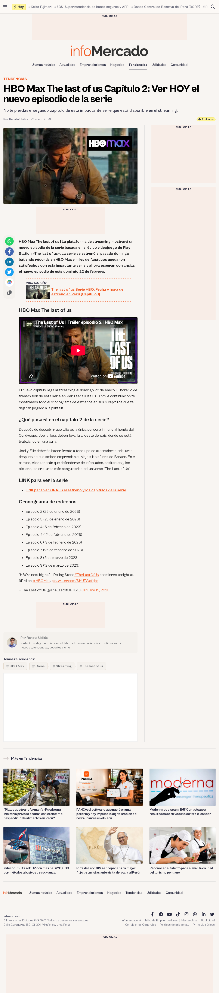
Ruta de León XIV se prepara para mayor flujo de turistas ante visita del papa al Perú (107, 870)
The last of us (93, 666)
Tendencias (138, 65)
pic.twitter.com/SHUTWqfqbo (75, 581)
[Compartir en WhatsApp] (9, 241)
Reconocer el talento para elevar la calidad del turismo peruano (181, 870)
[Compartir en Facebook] (9, 251)
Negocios (117, 65)
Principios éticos (204, 925)
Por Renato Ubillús (15, 119)
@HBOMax (41, 581)
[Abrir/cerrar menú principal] (5, 7)
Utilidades (159, 65)
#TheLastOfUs (86, 575)
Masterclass (189, 920)
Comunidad (179, 65)
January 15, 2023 (95, 590)
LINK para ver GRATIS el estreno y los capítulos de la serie (76, 490)
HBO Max (17, 666)
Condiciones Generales (140, 925)
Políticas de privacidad (174, 925)
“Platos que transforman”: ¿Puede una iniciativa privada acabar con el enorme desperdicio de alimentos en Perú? (32, 814)
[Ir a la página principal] (109, 50)
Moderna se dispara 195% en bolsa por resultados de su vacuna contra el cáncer (180, 812)
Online (40, 666)
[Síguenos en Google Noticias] (9, 282)
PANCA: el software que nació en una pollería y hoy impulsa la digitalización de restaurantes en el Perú (106, 814)
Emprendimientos (93, 65)
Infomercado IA (131, 920)
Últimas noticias (43, 65)
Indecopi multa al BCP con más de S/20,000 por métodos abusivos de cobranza (36, 870)
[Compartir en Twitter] (9, 272)
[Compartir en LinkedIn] (9, 262)
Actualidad (67, 65)
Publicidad (208, 920)
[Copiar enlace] (9, 292)
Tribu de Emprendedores (161, 920)
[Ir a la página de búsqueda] (213, 7)
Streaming (64, 666)
